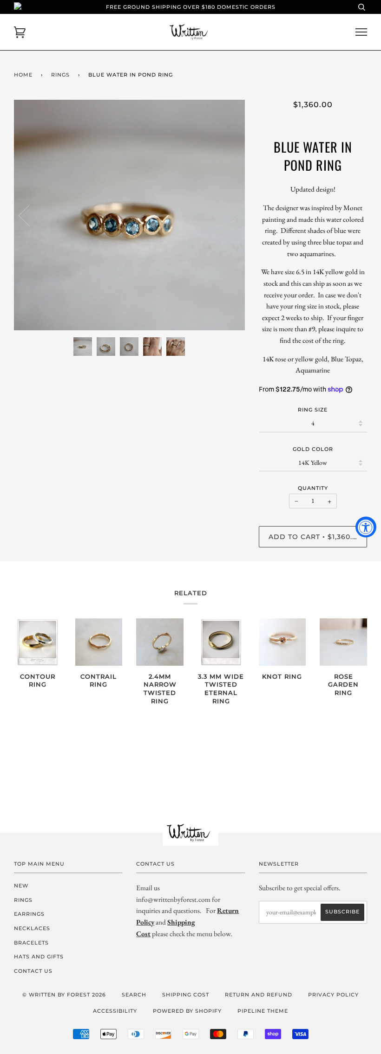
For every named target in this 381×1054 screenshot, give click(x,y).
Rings (60, 74)
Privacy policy (333, 994)
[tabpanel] (129, 215)
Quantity (313, 488)
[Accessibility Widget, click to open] (365, 527)
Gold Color (313, 449)
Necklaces (32, 928)
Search (134, 994)
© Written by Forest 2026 (64, 994)
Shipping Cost (185, 994)
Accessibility (115, 1011)
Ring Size (313, 409)
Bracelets (31, 942)
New (21, 885)
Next (228, 214)
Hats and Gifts (39, 956)
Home (23, 74)
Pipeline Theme (262, 1011)
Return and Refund (258, 994)
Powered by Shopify (187, 1011)
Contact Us (33, 971)
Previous (30, 214)
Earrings (29, 914)
